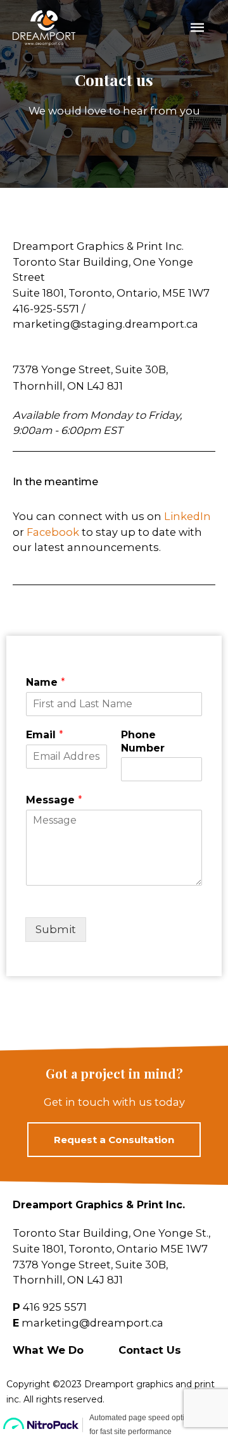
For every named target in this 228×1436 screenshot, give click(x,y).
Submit (55, 929)
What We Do (48, 1350)
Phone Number (143, 741)
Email (44, 735)
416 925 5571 (55, 1307)
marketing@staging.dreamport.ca (105, 324)
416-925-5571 (46, 308)
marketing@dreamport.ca (92, 1322)
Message (54, 800)
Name (45, 682)
